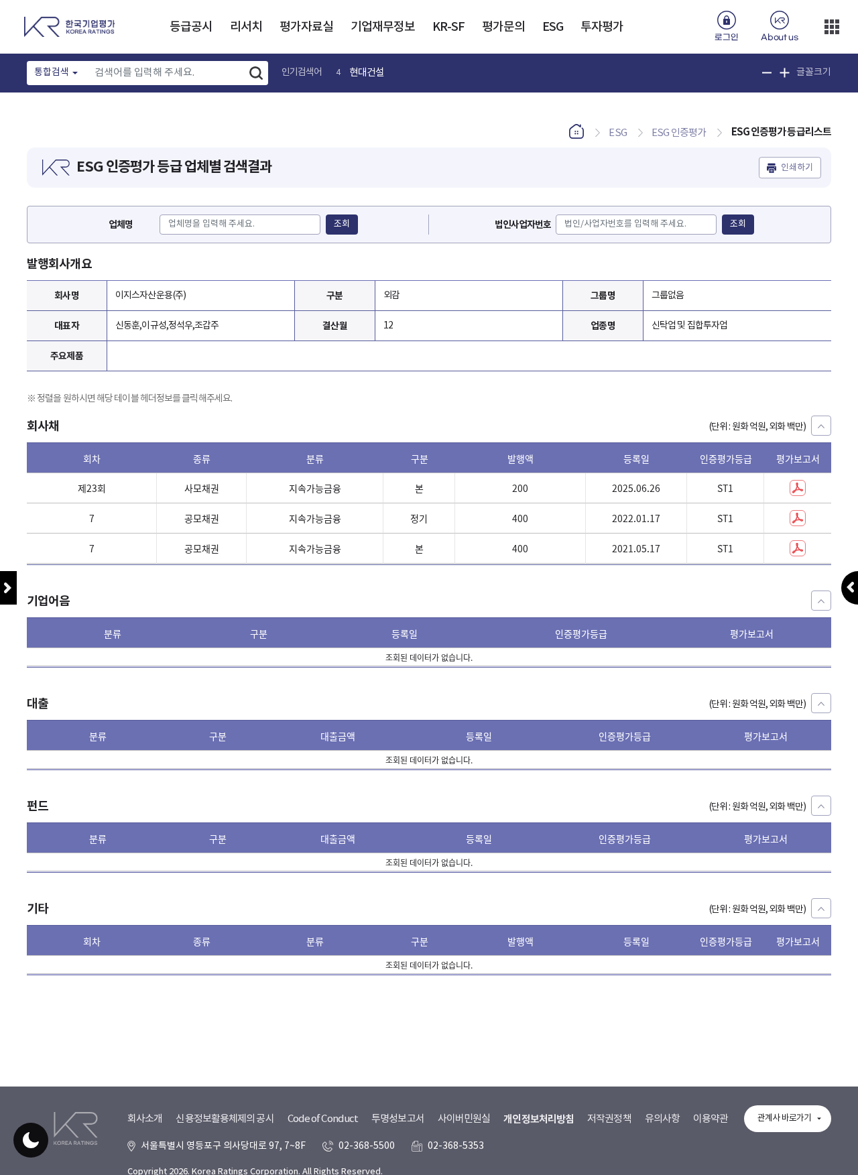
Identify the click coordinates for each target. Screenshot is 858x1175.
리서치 (246, 27)
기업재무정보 (383, 27)
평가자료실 (307, 27)
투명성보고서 (397, 1119)
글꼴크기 (813, 72)
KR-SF (448, 27)
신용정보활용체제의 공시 (224, 1119)
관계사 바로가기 (784, 1118)
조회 (342, 224)
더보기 (832, 27)
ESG (552, 27)
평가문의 (503, 27)
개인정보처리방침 (538, 1119)
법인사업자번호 (523, 225)
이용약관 (710, 1119)
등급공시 (191, 27)
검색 (256, 73)
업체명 (121, 225)
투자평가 (601, 27)
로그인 (726, 37)
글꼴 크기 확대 (785, 73)
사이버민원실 (464, 1119)
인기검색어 (302, 72)
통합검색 (51, 72)
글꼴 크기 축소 (767, 73)
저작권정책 (609, 1119)
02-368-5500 (367, 1146)
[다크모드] (30, 1140)
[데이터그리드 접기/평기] (821, 426)
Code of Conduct (323, 1119)
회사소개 (144, 1119)
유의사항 (662, 1119)
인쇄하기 (797, 167)
